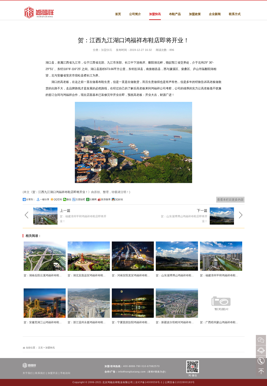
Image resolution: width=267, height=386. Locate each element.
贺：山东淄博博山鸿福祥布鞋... (175, 275)
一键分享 (44, 199)
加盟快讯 (106, 49)
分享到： (30, 199)
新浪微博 (105, 199)
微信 (68, 199)
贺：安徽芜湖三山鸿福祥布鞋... (43, 322)
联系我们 (40, 373)
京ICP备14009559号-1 (148, 382)
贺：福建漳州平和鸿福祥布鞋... (219, 275)
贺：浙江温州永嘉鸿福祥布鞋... (87, 322)
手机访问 (65, 373)
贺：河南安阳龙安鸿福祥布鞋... (131, 275)
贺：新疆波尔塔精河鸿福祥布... (175, 322)
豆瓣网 (93, 199)
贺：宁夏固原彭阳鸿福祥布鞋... (131, 322)
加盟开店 (53, 373)
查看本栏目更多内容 (230, 199)
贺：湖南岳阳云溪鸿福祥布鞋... (43, 275)
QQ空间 (58, 199)
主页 (40, 347)
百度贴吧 (80, 199)
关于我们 (28, 373)
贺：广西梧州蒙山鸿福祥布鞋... (219, 322)
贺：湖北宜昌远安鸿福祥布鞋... (87, 275)
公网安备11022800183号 (180, 382)
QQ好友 (119, 199)
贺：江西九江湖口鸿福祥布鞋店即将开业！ (60, 192)
